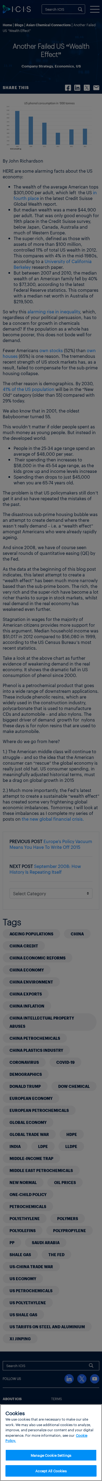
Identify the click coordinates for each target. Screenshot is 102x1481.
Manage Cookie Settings (51, 1455)
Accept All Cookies (50, 1470)
